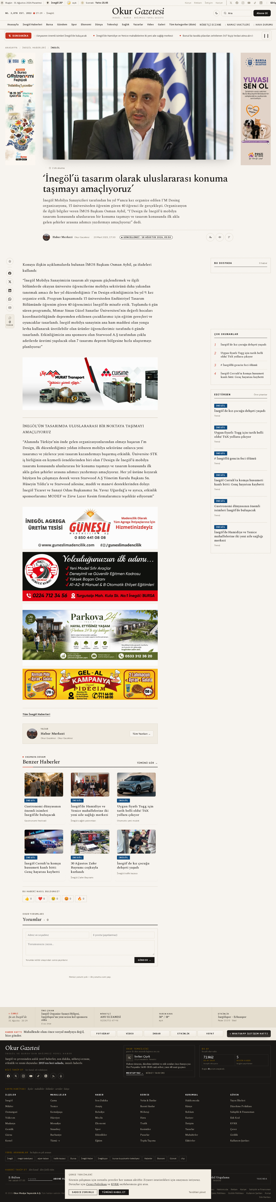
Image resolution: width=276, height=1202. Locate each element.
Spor (74, 24)
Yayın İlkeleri (237, 1100)
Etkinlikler (101, 1135)
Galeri (161, 24)
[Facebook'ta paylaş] (9, 273)
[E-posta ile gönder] (9, 307)
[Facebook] (8, 1076)
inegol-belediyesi (25, 1158)
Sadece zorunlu (83, 1192)
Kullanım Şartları (239, 1141)
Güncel (173, 1158)
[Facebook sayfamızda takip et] (237, 2)
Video (150, 24)
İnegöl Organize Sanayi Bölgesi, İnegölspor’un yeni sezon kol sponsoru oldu (64, 1017)
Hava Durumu (264, 24)
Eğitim (98, 1141)
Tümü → (55, 1141)
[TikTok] (38, 1076)
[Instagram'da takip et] (243, 2)
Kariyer (219, 2)
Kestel (8, 1141)
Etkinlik (183, 1033)
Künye (188, 2)
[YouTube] (31, 1076)
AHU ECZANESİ (110, 1017)
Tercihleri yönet (197, 1192)
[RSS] (53, 1076)
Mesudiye (55, 1123)
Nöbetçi (144, 1112)
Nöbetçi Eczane (210, 24)
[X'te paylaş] (9, 281)
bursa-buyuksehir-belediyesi (126, 1158)
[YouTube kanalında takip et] (249, 2)
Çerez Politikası (218, 1193)
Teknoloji (112, 24)
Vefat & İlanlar (148, 1100)
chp (183, 1158)
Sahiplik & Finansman (242, 1112)
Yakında (262, 1179)
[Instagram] (23, 1076)
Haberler (148, 1158)
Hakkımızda (192, 1100)
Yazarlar (138, 24)
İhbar (157, 1033)
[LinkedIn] (46, 1076)
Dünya (99, 24)
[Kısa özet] (229, 237)
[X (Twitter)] (16, 1076)
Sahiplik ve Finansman (260, 1189)
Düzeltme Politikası (241, 1106)
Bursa (49, 24)
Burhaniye (56, 1135)
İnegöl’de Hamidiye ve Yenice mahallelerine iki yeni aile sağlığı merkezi (66, 35)
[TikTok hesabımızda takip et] (255, 2)
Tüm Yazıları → (142, 733)
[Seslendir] (220, 237)
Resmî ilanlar (147, 1106)
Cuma (53, 1100)
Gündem (62, 24)
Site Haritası (265, 1197)
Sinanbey (55, 1129)
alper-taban (43, 1158)
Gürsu (8, 1135)
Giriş (273, 2)
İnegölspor (103, 1158)
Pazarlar (144, 1135)
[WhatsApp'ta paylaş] (9, 299)
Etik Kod (235, 1118)
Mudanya (10, 1123)
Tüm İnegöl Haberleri (36, 714)
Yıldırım (10, 1118)
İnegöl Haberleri (32, 24)
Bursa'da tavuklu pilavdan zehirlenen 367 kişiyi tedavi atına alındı (149, 35)
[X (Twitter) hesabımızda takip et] (230, 2)
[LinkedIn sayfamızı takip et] (261, 2)
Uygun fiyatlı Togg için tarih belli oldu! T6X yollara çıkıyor (224, 35)
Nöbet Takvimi (155, 1073)
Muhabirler (191, 1135)
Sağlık (125, 24)
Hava (143, 1118)
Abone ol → (61, 1179)
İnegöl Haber (87, 1158)
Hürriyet (55, 1118)
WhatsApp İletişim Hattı (250, 1033)
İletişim (209, 2)
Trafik (143, 1123)
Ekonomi (86, 24)
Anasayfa (13, 24)
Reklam (198, 2)
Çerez (233, 1129)
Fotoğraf (103, 1033)
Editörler (190, 1141)
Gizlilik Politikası (236, 1193)
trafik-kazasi (60, 1158)
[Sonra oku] (9, 261)
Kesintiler (145, 1129)
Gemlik (9, 1129)
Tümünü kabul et (114, 1192)
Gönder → (144, 960)
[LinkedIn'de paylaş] (9, 290)
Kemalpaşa (56, 1112)
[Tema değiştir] (216, 13)
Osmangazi (11, 1112)
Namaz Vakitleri (238, 24)
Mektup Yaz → (135, 1073)
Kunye (268, 1193)
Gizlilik (234, 1135)
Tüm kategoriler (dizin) (182, 24)
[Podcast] (61, 1076)
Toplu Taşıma (147, 1141)
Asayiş (98, 1106)
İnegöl (9, 1100)
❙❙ (266, 35)
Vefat (210, 1033)
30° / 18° (164, 1017)
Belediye (100, 1112)
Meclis (99, 1118)
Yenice (54, 1106)
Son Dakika (101, 1100)
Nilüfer (9, 1106)
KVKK (233, 1123)
